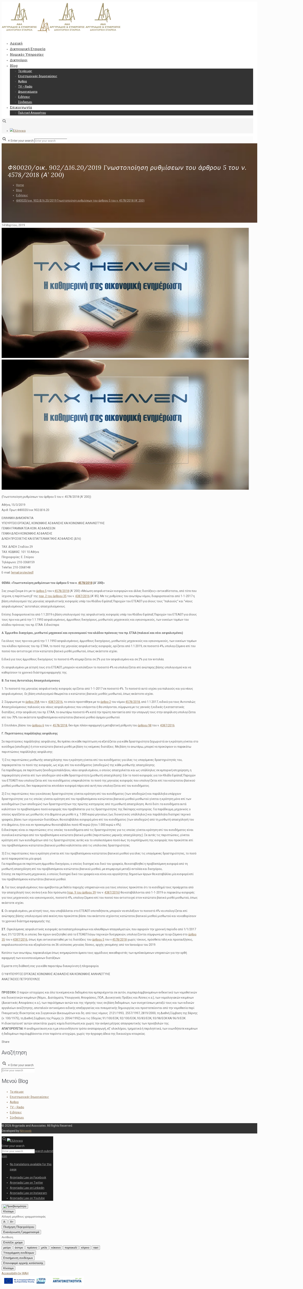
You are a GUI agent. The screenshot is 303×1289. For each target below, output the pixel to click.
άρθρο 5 (41, 591)
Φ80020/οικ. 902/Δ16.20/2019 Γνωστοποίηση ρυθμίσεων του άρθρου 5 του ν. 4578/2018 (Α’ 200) (80, 200)
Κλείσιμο (8, 1211)
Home (20, 185)
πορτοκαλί (71, 1247)
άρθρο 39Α (32, 701)
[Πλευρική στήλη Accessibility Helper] (15, 1206)
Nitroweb (26, 1130)
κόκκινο (56, 1247)
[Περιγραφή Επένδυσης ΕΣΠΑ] (43, 1284)
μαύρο (7, 1247)
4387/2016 (82, 596)
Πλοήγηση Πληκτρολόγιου (18, 1226)
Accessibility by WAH (15, 1273)
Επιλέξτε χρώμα (13, 1242)
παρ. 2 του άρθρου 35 (53, 596)
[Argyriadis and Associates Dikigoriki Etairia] (61, 31)
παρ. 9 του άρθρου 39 (82, 892)
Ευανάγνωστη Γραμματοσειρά (21, 1232)
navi (95, 1247)
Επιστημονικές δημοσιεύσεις (29, 1097)
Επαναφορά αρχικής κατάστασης (23, 1263)
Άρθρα (14, 1102)
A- (4, 1221)
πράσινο (32, 1247)
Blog (19, 190)
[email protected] (22, 572)
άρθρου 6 (38, 725)
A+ (12, 1221)
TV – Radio (17, 1107)
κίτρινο (85, 1247)
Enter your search (22, 140)
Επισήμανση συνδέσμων (18, 1257)
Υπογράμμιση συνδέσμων (18, 1252)
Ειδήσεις (22, 195)
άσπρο (19, 1247)
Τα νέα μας (17, 1091)
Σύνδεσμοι (17, 1117)
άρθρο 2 (105, 701)
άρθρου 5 (98, 939)
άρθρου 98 (145, 725)
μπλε (44, 1247)
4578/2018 (85, 583)
